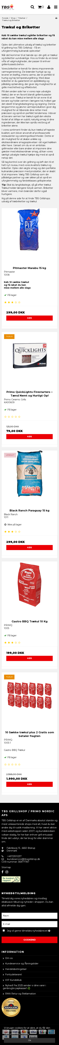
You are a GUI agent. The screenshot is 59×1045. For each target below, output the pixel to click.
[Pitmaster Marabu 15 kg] (29, 236)
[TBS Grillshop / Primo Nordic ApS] (9, 7)
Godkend (29, 939)
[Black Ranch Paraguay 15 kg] (29, 478)
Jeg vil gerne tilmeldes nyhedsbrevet (28, 930)
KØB (29, 318)
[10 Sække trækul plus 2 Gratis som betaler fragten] (29, 700)
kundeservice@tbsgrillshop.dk (23, 859)
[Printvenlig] (56, 18)
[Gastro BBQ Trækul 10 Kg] (29, 589)
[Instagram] (7, 872)
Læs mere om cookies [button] (16, 1033)
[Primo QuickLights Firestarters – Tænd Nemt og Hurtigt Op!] (29, 360)
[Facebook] (2, 872)
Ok (29, 1040)
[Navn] (29, 915)
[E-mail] (29, 923)
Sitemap (6, 867)
